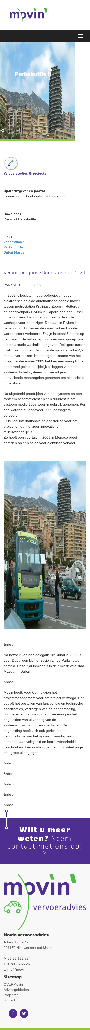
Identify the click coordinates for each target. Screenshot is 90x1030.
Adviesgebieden (16, 990)
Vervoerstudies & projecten (26, 173)
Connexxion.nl (15, 242)
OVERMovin (13, 984)
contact (9, 1000)
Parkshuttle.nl (15, 247)
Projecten (11, 995)
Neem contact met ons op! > (45, 845)
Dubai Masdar (15, 252)
